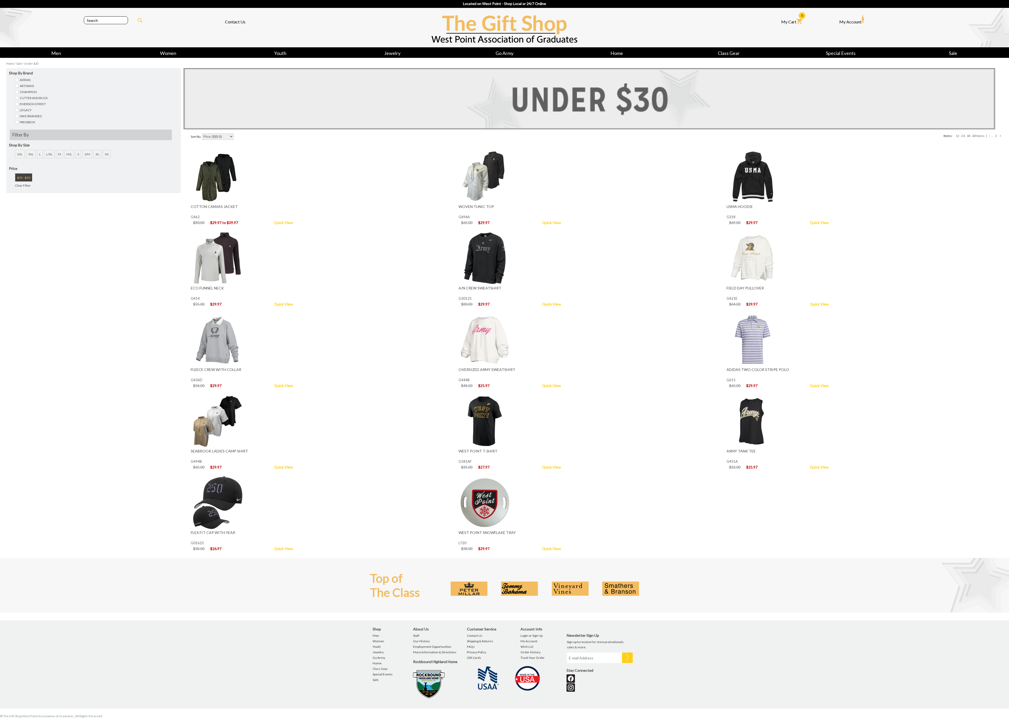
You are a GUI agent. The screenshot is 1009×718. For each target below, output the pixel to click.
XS (107, 154)
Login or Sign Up (532, 636)
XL (97, 154)
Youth (280, 53)
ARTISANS (27, 86)
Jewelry (392, 53)
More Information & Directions (434, 652)
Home (616, 53)
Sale (953, 53)
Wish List (527, 647)
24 (963, 136)
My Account (850, 21)
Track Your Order (533, 658)
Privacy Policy (476, 652)
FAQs (471, 647)
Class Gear (729, 53)
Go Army (504, 53)
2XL (20, 154)
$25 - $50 (23, 178)
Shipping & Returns (480, 641)
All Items (978, 136)
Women (168, 53)
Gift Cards (474, 658)
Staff (416, 636)
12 (957, 136)
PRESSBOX (27, 122)
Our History (421, 641)
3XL (31, 154)
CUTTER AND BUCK (34, 98)
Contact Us (235, 21)
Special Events (841, 53)
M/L (69, 154)
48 (968, 136)
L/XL (49, 154)
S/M (87, 154)
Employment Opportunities (432, 647)
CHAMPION (28, 92)
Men (56, 53)
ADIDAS (25, 80)
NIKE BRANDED (31, 116)
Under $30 (31, 63)
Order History (530, 652)
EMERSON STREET (33, 104)
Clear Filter (23, 185)
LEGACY (26, 110)
